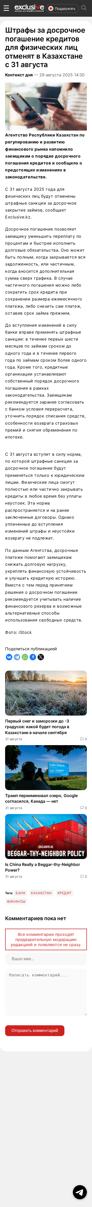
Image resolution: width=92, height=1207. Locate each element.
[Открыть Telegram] (80, 1192)
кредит (64, 893)
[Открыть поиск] (84, 8)
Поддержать (65, 8)
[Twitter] (41, 657)
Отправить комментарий (35, 1030)
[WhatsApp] (25, 657)
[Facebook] (33, 657)
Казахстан (41, 893)
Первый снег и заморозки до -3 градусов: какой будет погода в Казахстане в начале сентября (37, 726)
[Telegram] (17, 657)
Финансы (16, 901)
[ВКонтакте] (9, 657)
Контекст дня (19, 74)
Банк (20, 893)
